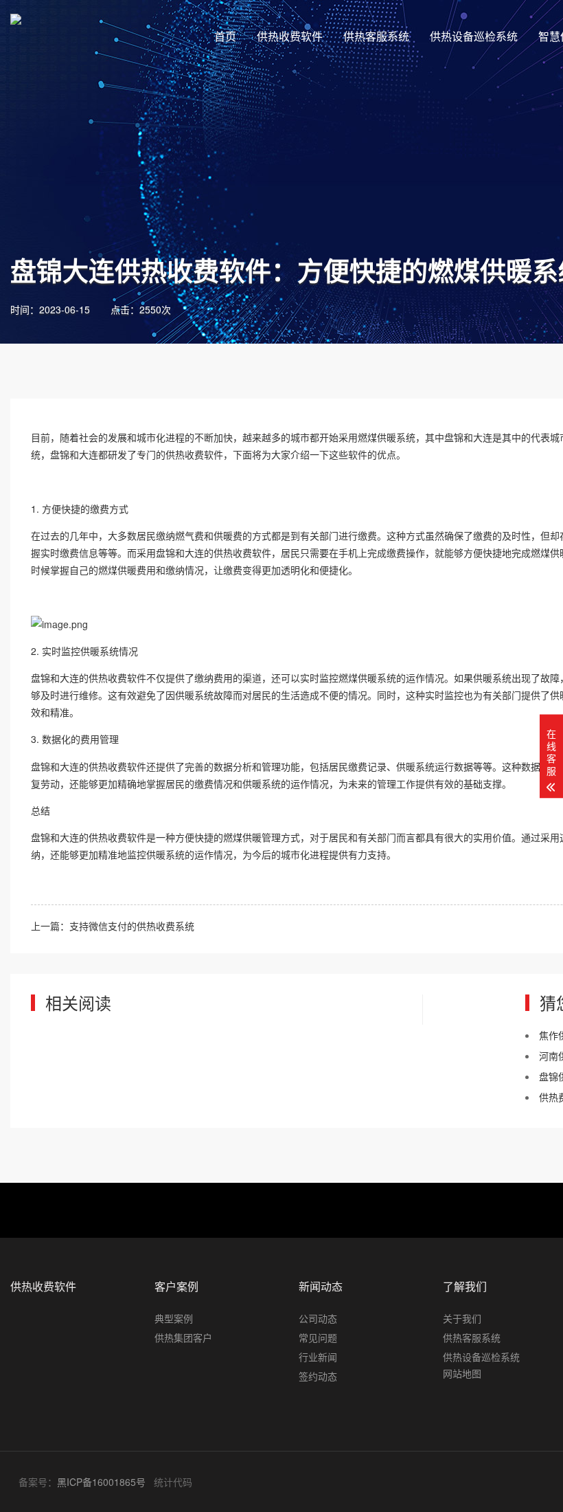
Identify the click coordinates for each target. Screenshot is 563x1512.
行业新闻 (318, 1357)
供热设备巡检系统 (474, 36)
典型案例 (173, 1318)
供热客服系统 (376, 36)
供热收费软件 (290, 36)
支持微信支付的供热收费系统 (131, 926)
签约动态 (318, 1376)
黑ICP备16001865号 (101, 1482)
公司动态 (318, 1318)
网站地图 (462, 1373)
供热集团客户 (183, 1337)
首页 (225, 36)
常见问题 (318, 1337)
